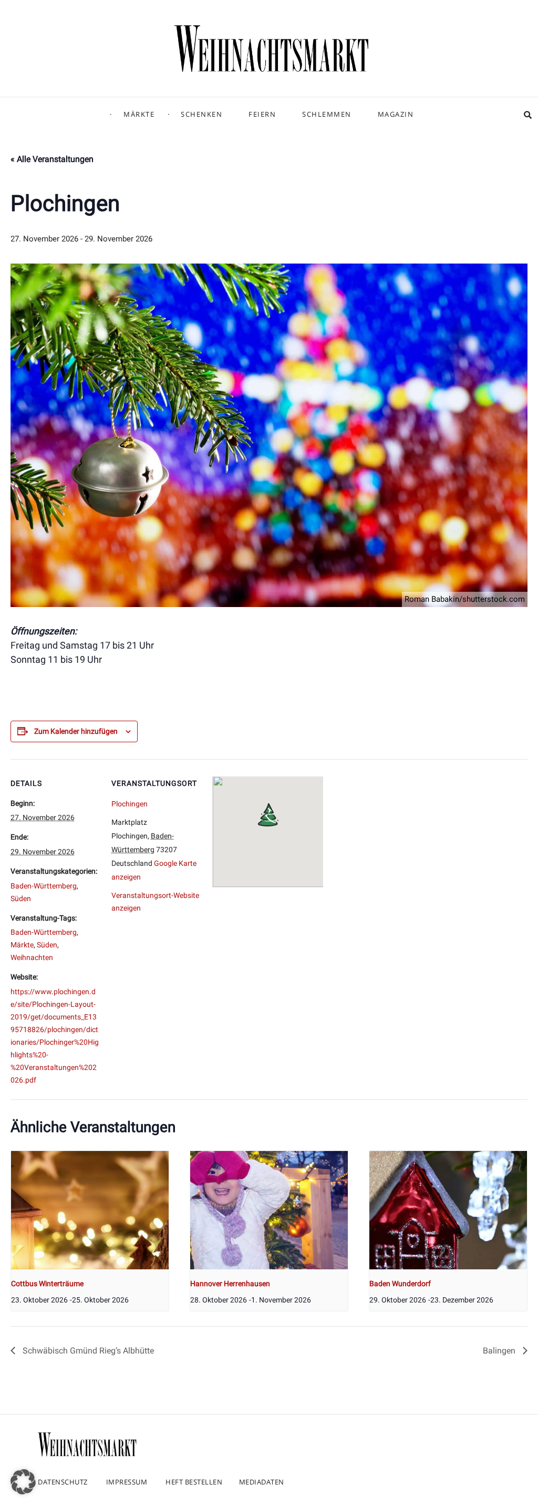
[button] (23, 1482)
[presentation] (90, 1210)
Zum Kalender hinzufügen (76, 731)
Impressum (127, 1482)
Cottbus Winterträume (47, 1283)
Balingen (500, 1351)
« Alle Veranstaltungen (52, 159)
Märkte (138, 114)
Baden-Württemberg (44, 886)
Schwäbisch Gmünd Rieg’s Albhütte (87, 1351)
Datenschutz (63, 1482)
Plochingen (129, 804)
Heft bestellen (193, 1482)
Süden (21, 898)
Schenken (201, 114)
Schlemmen (326, 114)
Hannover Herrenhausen (230, 1283)
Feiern (262, 114)
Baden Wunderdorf (400, 1283)
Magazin (396, 114)
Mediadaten (261, 1482)
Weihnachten (32, 957)
